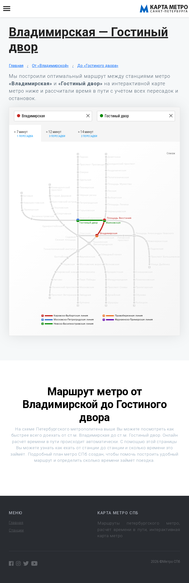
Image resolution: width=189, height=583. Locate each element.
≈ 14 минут (87, 134)
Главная (16, 65)
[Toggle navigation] (7, 9)
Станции (16, 530)
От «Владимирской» (50, 65)
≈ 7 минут (23, 134)
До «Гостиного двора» (97, 65)
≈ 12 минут (55, 134)
